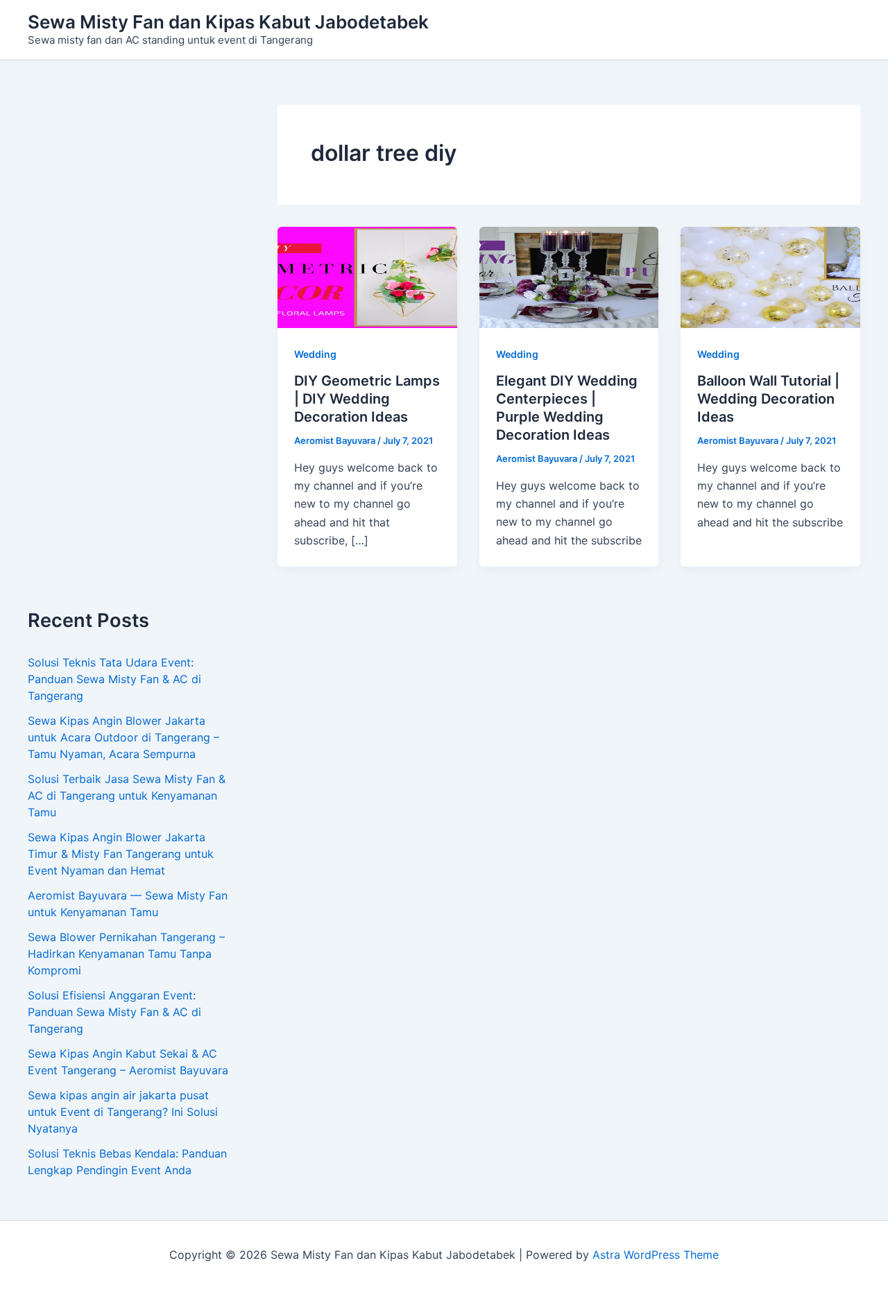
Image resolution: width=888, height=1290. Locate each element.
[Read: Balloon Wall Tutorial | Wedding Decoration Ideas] (770, 277)
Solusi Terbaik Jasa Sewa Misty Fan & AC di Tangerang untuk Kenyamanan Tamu (126, 795)
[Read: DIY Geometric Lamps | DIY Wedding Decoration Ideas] (367, 277)
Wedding (315, 354)
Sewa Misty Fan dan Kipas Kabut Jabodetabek (228, 22)
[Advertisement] (132, 357)
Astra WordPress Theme (655, 1255)
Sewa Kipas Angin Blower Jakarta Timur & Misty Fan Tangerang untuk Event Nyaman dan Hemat (121, 853)
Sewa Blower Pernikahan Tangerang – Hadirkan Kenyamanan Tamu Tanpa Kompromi (126, 953)
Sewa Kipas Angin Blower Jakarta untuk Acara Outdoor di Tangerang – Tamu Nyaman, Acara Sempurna (123, 737)
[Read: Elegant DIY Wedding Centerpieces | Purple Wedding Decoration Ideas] (569, 277)
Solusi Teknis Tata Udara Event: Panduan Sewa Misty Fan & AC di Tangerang (114, 679)
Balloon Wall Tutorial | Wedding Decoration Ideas (768, 398)
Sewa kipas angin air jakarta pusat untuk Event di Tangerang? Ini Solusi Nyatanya (123, 1111)
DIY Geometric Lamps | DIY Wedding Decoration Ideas (367, 398)
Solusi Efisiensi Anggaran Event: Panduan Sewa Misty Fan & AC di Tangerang (114, 1011)
